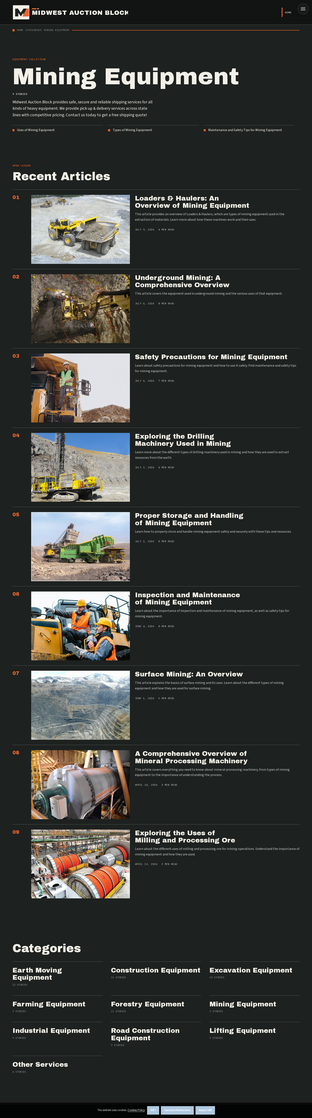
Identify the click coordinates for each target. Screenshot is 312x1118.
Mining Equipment (242, 1004)
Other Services (40, 1064)
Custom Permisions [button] (177, 1110)
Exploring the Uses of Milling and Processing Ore (185, 836)
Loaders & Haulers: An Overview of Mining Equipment (192, 202)
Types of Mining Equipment (132, 130)
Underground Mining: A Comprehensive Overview (182, 281)
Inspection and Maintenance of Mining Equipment (187, 598)
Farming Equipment (49, 1004)
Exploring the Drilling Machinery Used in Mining (183, 440)
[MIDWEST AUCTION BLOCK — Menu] (303, 8)
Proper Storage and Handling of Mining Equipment (189, 519)
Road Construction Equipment (145, 1034)
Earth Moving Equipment (37, 974)
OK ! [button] (153, 1110)
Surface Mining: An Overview (189, 674)
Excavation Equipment (250, 970)
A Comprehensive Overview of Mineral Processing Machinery (191, 757)
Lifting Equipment (242, 1030)
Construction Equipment (155, 970)
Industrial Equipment (51, 1030)
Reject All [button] (205, 1110)
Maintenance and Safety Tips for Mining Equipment (245, 130)
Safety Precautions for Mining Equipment (211, 357)
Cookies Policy (136, 1110)
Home (288, 12)
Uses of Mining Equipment (36, 130)
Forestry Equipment (147, 1004)
